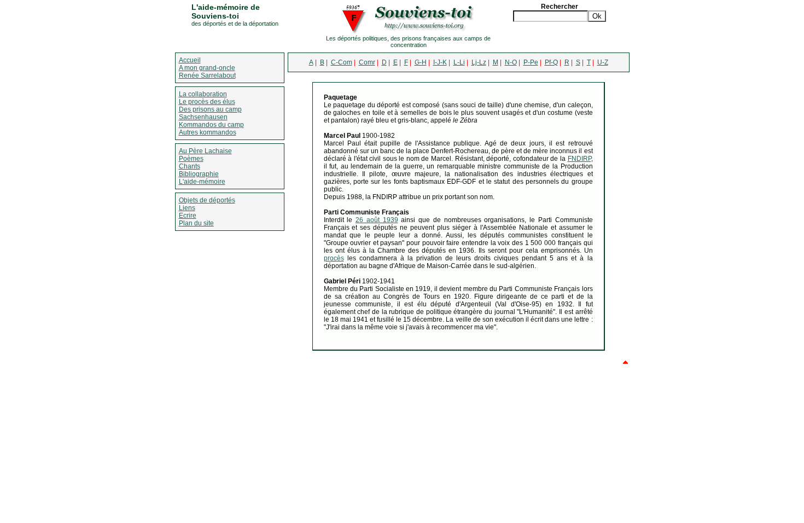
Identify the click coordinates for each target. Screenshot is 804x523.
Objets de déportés (207, 200)
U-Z (602, 62)
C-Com (341, 62)
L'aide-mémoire (202, 181)
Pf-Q (551, 62)
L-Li (459, 62)
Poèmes (191, 158)
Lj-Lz (478, 62)
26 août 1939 (377, 220)
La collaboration (203, 94)
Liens (187, 208)
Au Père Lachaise (205, 151)
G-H (421, 62)
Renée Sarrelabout (207, 75)
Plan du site (196, 223)
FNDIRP (579, 158)
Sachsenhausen (203, 117)
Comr (367, 62)
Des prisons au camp (210, 109)
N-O (511, 62)
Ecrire (187, 215)
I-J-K (440, 62)
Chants (189, 166)
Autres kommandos (207, 132)
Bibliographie (199, 174)
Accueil (190, 60)
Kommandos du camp (211, 125)
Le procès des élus (207, 102)
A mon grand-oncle (207, 68)
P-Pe (530, 62)
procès (334, 258)
